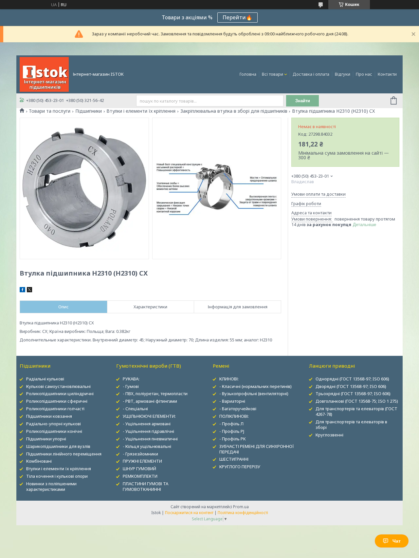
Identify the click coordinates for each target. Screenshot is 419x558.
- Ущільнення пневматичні (150, 439)
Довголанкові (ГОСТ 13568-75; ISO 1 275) (357, 401)
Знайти (302, 100)
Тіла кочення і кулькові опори (57, 476)
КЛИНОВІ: (229, 379)
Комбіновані (39, 461)
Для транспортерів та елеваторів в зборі (351, 424)
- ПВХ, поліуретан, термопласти (155, 393)
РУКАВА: (131, 379)
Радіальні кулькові (45, 379)
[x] (29, 291)
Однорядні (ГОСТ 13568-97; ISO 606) (352, 379)
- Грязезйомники (140, 454)
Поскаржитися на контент (189, 512)
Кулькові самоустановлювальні (58, 386)
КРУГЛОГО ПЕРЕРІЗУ (239, 467)
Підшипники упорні (46, 439)
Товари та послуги (49, 111)
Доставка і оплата (311, 74)
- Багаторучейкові (237, 409)
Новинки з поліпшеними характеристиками (51, 486)
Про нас (364, 74)
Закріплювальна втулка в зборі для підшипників (233, 111)
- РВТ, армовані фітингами (150, 401)
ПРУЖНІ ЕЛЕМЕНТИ (142, 461)
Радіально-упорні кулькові (53, 424)
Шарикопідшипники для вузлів (58, 446)
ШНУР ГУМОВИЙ (139, 468)
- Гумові (131, 386)
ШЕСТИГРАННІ (233, 459)
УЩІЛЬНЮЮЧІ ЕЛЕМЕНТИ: (149, 416)
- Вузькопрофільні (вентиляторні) (253, 393)
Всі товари (272, 74)
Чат (396, 541)
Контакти (387, 74)
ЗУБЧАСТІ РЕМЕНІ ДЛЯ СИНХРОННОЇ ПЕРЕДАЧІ (256, 449)
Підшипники (88, 111)
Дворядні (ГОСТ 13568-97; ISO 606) (351, 386)
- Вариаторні (232, 401)
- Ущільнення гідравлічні (148, 431)
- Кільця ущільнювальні (147, 446)
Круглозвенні (329, 435)
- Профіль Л (231, 424)
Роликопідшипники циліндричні (60, 393)
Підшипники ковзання (49, 416)
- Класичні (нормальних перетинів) (255, 386)
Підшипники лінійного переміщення (63, 454)
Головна (248, 74)
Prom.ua (241, 507)
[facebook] (22, 291)
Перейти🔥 (237, 17)
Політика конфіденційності (243, 512)
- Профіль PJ (231, 431)
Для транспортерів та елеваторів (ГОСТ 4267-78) (356, 411)
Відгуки (342, 74)
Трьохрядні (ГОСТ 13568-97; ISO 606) (353, 393)
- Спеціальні (135, 409)
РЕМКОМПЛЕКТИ (140, 476)
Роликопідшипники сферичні (56, 401)
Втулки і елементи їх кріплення (140, 111)
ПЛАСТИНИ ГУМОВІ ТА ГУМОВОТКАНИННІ (145, 486)
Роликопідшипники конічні (54, 431)
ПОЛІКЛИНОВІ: (234, 416)
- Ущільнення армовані (147, 424)
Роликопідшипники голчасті (55, 409)
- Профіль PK (232, 439)
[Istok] (44, 74)
